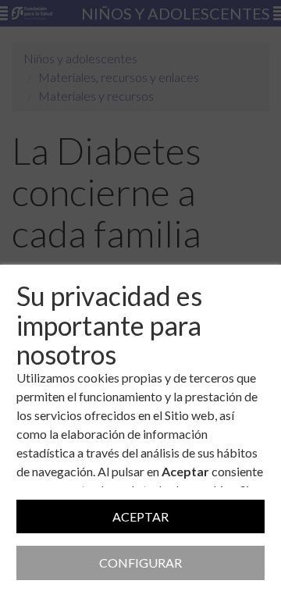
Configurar (140, 562)
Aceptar (140, 516)
